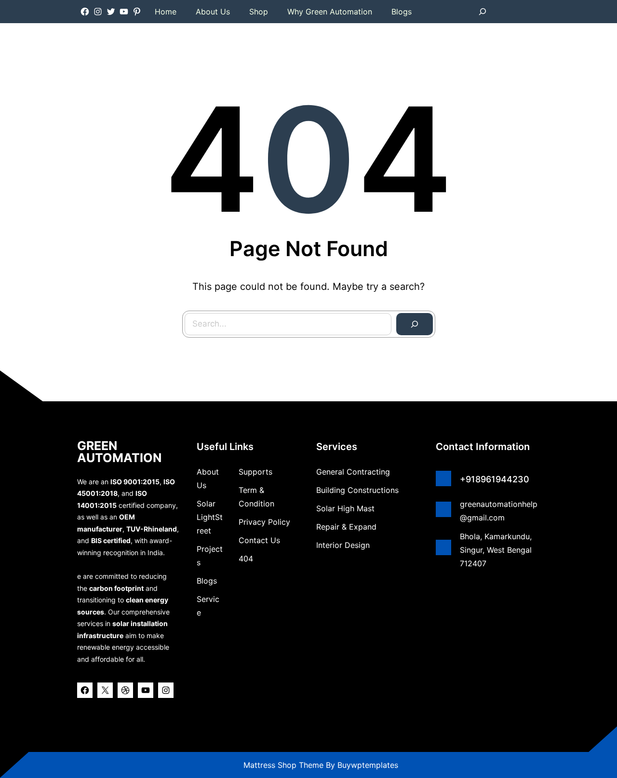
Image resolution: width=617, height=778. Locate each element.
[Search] (414, 324)
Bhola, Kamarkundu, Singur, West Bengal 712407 (496, 550)
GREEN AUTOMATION (119, 451)
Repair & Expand (346, 527)
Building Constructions (357, 490)
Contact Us (259, 540)
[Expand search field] (482, 11)
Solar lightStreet (210, 517)
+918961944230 (494, 479)
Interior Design (343, 545)
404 (246, 558)
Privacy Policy (264, 522)
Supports (255, 472)
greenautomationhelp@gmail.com (498, 510)
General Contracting (353, 472)
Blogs (207, 581)
